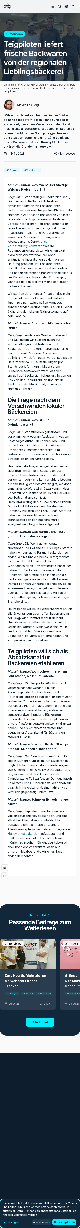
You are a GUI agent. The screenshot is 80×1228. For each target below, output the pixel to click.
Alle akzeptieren (64, 1222)
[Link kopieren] (4, 875)
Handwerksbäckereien (23, 833)
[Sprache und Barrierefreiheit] (66, 6)
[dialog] (40, 1213)
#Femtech (27, 993)
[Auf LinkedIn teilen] (4, 867)
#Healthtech (45, 993)
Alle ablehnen (41, 1222)
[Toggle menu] (52, 6)
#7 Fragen (12, 993)
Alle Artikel (40, 1022)
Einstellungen (11, 1222)
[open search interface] (59, 6)
